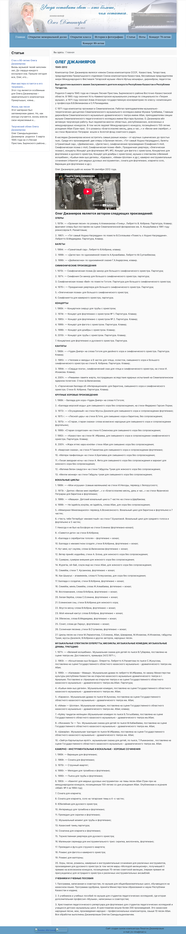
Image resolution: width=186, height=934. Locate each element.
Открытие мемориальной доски (48, 36)
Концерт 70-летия (159, 36)
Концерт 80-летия (93, 43)
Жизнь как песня (20, 106)
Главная (20, 36)
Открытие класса (80, 36)
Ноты (142, 36)
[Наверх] (181, 929)
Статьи (131, 36)
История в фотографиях (109, 36)
